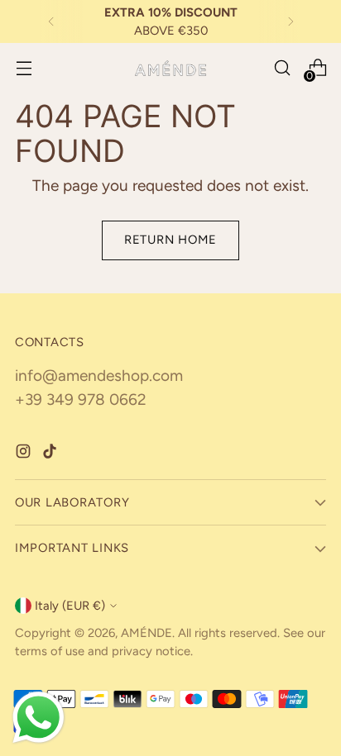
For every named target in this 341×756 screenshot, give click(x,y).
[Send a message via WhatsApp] (38, 717)
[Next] (290, 21)
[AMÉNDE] (170, 68)
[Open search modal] (282, 68)
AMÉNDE (146, 632)
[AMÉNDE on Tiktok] (51, 455)
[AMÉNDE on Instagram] (25, 455)
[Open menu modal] (24, 68)
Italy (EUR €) (70, 605)
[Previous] (51, 21)
